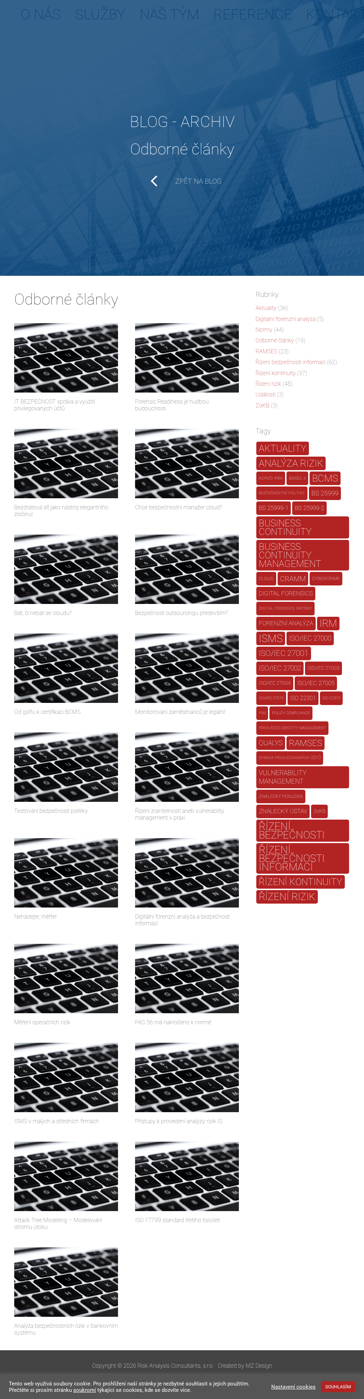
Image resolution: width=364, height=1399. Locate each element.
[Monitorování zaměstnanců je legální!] (187, 668)
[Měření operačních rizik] (66, 978)
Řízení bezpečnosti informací (291, 362)
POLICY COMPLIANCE (291, 713)
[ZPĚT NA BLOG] (158, 181)
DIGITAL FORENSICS (286, 593)
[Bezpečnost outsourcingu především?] (187, 569)
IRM (328, 623)
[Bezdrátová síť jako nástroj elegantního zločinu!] (66, 463)
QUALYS (271, 743)
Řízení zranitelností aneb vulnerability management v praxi (179, 814)
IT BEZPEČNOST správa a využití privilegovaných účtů (54, 405)
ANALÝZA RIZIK (291, 463)
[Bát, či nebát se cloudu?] (66, 569)
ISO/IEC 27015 (271, 698)
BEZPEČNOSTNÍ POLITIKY (282, 493)
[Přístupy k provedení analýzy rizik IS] (187, 1077)
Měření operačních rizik (42, 1022)
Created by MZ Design (245, 1365)
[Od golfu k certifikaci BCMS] (66, 668)
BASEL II (297, 478)
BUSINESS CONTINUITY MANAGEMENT (290, 555)
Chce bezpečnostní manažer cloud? (178, 507)
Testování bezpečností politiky (51, 811)
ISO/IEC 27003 (323, 668)
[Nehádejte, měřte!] (66, 873)
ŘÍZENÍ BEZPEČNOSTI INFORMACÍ (292, 858)
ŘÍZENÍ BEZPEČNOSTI (292, 830)
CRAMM (293, 578)
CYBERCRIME (326, 578)
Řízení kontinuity (276, 373)
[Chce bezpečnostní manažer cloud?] (187, 463)
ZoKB (262, 405)
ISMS (271, 638)
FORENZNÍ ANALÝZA (286, 623)
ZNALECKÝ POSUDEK (281, 796)
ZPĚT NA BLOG (198, 181)
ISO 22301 (303, 698)
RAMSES (266, 351)
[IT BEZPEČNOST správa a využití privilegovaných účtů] (66, 358)
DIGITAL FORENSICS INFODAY (285, 608)
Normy (264, 329)
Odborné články (275, 340)
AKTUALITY (282, 448)
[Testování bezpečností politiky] (66, 767)
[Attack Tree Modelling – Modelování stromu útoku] (66, 1176)
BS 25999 (324, 493)
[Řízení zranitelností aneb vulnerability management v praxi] (187, 767)
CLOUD (266, 578)
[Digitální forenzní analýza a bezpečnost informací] (187, 873)
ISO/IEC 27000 (310, 638)
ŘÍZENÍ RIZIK (287, 897)
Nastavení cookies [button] (293, 1387)
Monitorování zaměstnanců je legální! (180, 712)
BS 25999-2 (309, 508)
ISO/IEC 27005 (315, 683)
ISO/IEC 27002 (280, 668)
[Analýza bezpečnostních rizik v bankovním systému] (66, 1282)
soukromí (84, 1390)
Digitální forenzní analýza (286, 319)
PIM (262, 713)
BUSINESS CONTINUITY (285, 527)
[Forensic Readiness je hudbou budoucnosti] (187, 358)
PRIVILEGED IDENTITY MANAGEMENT (292, 728)
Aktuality (266, 308)
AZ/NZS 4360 (271, 478)
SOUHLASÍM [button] (338, 1386)
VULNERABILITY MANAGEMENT (282, 777)
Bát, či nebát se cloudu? (43, 613)
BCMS (325, 478)
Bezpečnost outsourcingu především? (181, 613)
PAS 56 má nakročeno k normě (173, 1022)
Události (265, 394)
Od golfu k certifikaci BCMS (47, 712)
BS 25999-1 (273, 508)
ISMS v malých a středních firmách (56, 1121)
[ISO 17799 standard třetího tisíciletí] (187, 1176)
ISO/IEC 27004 (275, 683)
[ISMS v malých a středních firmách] (66, 1077)
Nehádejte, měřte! (35, 916)
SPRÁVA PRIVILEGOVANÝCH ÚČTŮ (290, 758)
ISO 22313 (331, 698)
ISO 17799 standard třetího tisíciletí (177, 1220)
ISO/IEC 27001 (284, 653)
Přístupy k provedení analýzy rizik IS (178, 1121)
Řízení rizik (268, 383)
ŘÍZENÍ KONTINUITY (300, 882)
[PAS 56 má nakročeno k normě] (187, 978)
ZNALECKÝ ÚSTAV (283, 811)
